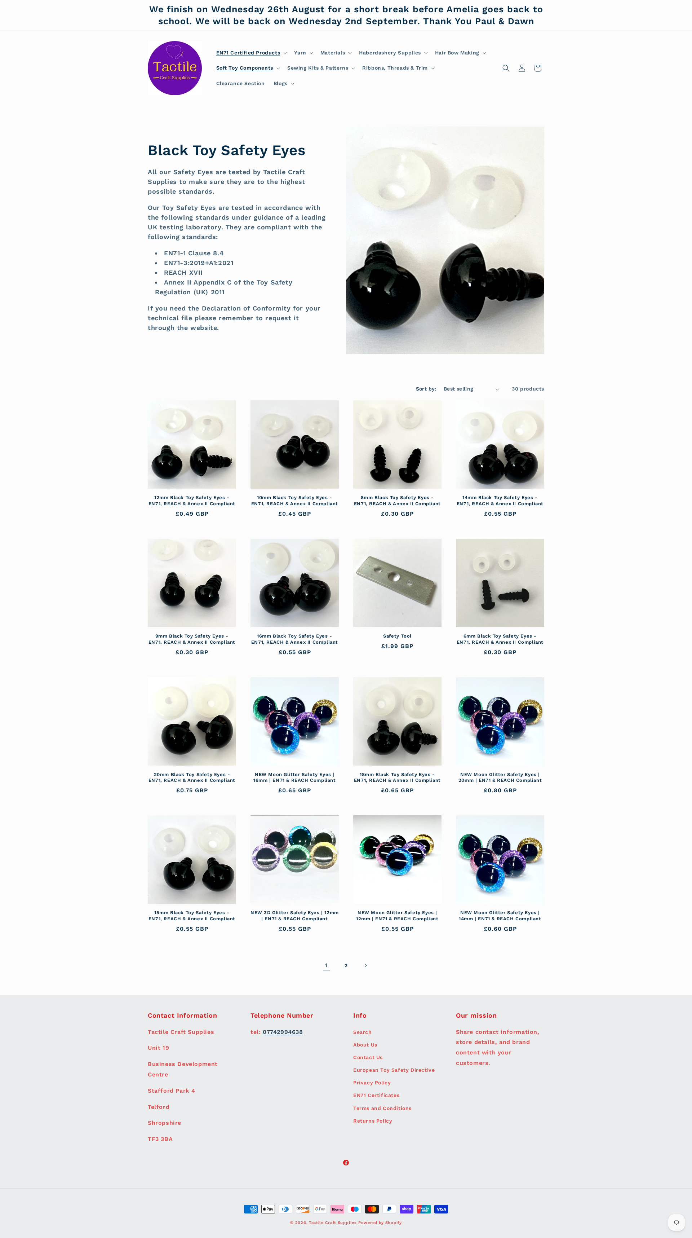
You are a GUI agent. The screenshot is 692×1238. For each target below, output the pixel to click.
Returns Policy (372, 1120)
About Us (365, 1044)
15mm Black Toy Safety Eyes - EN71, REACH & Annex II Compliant (191, 915)
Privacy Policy (372, 1082)
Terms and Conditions (382, 1108)
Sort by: (426, 389)
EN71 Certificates (376, 1095)
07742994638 (283, 1031)
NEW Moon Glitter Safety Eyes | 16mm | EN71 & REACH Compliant (294, 777)
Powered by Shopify (380, 1222)
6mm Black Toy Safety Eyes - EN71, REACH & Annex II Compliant (500, 639)
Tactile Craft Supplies (332, 1222)
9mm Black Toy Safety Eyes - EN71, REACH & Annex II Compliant (191, 639)
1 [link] (326, 965)
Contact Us (368, 1057)
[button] (251, 52)
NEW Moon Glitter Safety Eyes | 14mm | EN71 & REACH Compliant (500, 915)
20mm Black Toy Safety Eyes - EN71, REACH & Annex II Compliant (191, 777)
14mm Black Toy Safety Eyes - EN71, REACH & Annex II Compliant (500, 500)
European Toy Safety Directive (394, 1070)
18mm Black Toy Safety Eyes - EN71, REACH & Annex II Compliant (397, 777)
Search (362, 1032)
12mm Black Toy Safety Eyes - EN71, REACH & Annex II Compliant (191, 500)
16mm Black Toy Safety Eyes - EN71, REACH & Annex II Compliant (294, 639)
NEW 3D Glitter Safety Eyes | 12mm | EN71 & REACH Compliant (294, 915)
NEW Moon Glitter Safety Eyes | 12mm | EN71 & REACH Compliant (397, 915)
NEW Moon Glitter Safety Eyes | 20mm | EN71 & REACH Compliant (500, 777)
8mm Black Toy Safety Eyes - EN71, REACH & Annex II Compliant (397, 500)
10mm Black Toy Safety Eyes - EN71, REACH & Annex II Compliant (294, 500)
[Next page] (365, 965)
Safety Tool (397, 636)
